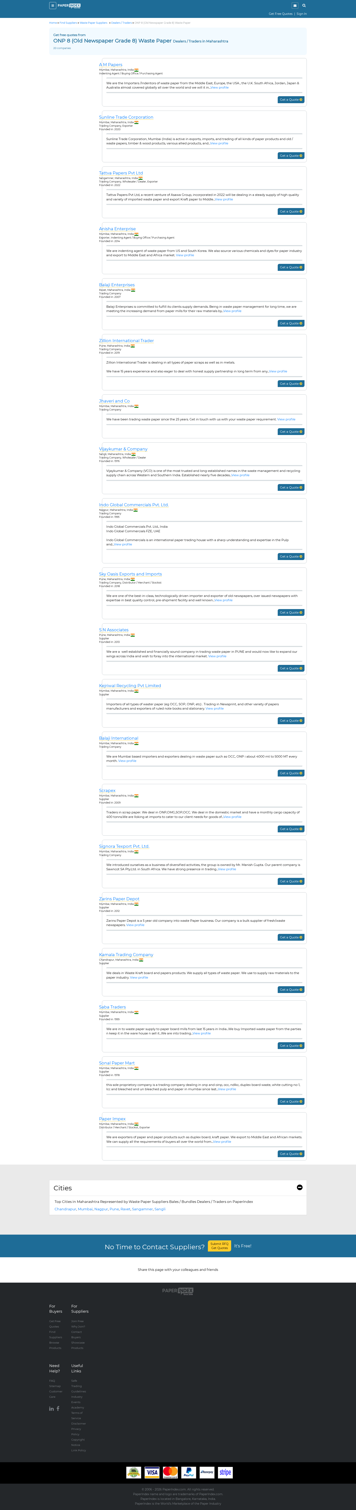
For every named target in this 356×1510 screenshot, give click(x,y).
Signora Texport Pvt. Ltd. (124, 846)
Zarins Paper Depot (119, 899)
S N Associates (114, 630)
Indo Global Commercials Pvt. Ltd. (134, 505)
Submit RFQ (219, 1246)
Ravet (125, 1209)
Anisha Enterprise (117, 229)
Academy (77, 1407)
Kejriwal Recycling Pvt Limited (130, 685)
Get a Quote (290, 100)
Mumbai (85, 1209)
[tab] (178, 1188)
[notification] (295, 5)
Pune (114, 1209)
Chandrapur (65, 1209)
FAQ (52, 1380)
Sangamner (142, 1209)
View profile (220, 87)
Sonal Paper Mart (117, 1063)
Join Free (77, 1321)
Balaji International (118, 738)
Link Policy (78, 1450)
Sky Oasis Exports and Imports (130, 574)
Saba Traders (112, 1007)
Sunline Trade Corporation (126, 117)
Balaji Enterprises (117, 285)
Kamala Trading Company (126, 954)
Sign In (302, 14)
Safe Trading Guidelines (78, 1386)
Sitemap (55, 1386)
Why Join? (78, 1326)
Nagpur (101, 1209)
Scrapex (107, 790)
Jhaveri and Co (114, 401)
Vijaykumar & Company (123, 449)
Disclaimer (78, 1423)
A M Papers (110, 64)
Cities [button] (63, 1188)
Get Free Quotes (281, 14)
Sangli (160, 1209)
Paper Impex (112, 1119)
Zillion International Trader (126, 340)
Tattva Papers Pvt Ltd (121, 173)
